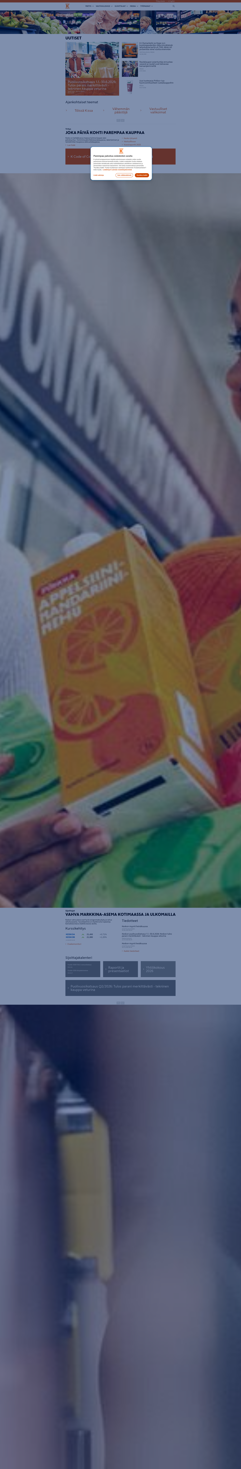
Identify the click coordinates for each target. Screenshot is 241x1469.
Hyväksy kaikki (142, 175)
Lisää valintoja (98, 175)
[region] (121, 163)
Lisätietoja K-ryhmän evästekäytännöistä (117, 170)
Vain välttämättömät (124, 175)
